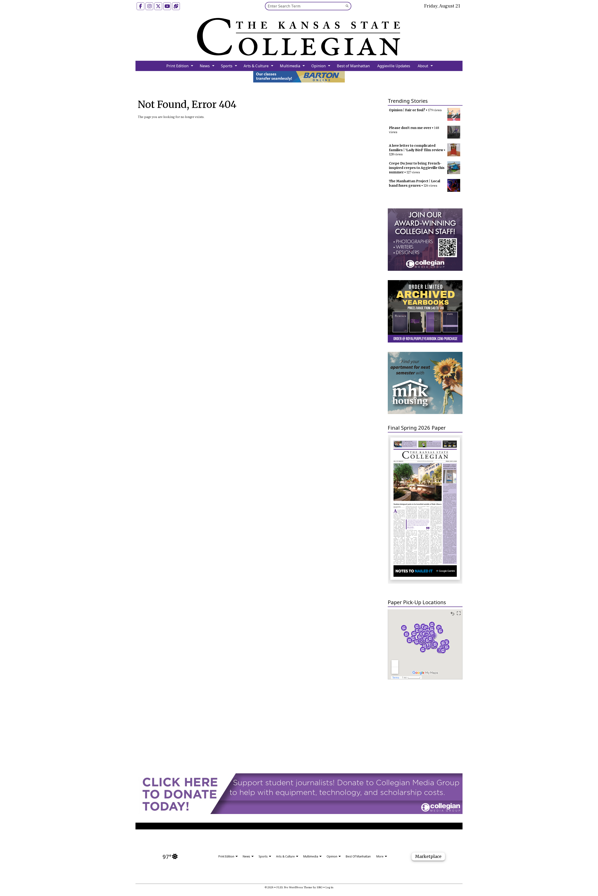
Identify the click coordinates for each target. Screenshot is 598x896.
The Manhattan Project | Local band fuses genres (414, 183)
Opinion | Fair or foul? (407, 110)
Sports (226, 65)
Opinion (318, 65)
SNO (320, 887)
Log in (329, 887)
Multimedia (290, 65)
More (380, 856)
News (205, 65)
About (423, 65)
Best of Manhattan (353, 65)
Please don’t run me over (410, 128)
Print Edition (177, 65)
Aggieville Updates (393, 65)
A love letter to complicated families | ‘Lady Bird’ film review (416, 147)
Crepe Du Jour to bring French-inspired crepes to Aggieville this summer (417, 167)
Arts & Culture (256, 65)
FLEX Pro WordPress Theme (294, 887)
